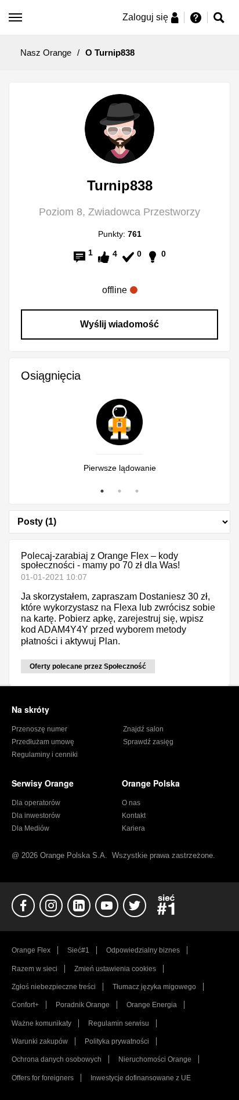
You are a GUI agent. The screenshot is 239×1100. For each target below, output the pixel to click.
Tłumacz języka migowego (154, 987)
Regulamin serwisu (118, 1023)
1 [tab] (102, 491)
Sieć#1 (78, 950)
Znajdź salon (143, 729)
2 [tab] (119, 491)
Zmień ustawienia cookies (115, 969)
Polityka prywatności (117, 1041)
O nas (131, 803)
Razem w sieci (34, 969)
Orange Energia (151, 1005)
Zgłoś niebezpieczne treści (54, 987)
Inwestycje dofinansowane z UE (140, 1078)
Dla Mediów (30, 828)
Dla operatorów (36, 803)
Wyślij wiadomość (119, 324)
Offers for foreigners (43, 1078)
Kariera (133, 828)
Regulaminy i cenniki (45, 755)
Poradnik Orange (83, 1005)
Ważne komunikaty (41, 1023)
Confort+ (25, 1005)
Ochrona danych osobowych (57, 1059)
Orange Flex (31, 950)
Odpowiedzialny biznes (143, 950)
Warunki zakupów (40, 1041)
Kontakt (134, 816)
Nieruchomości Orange (154, 1059)
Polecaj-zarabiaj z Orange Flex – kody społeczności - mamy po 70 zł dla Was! (100, 560)
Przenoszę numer (39, 729)
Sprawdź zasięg (148, 742)
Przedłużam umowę (43, 742)
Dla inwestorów (36, 816)
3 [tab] (137, 491)
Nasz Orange (45, 52)
